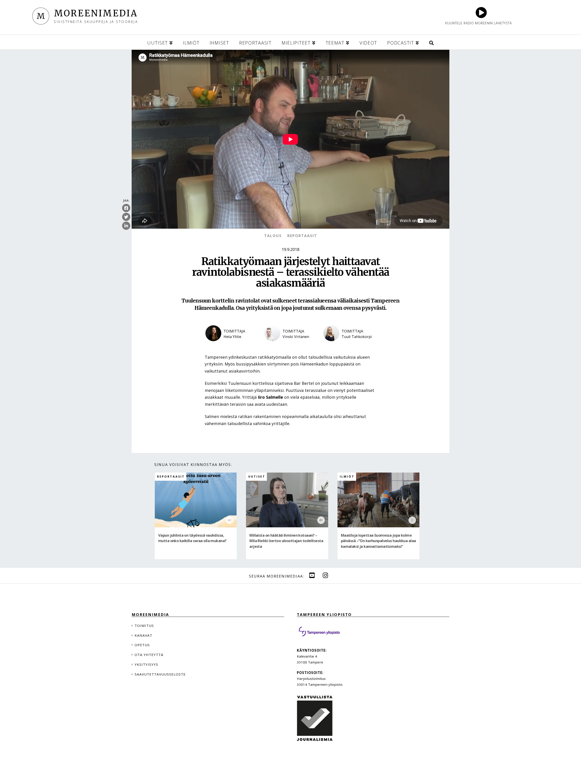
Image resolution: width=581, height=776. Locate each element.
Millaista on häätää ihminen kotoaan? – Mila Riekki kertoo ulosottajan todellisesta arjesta (286, 541)
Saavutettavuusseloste (160, 674)
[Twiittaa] (126, 217)
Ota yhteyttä (149, 654)
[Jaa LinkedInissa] (126, 226)
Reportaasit (302, 235)
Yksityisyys (146, 664)
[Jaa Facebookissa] (126, 208)
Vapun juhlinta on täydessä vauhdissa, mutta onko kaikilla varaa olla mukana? (192, 538)
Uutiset (256, 476)
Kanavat (143, 635)
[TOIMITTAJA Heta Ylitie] (231, 345)
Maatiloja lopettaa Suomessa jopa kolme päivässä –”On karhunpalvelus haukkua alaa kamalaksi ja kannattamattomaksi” (378, 541)
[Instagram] (325, 575)
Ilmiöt (347, 476)
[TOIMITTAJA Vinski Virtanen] (290, 345)
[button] (431, 42)
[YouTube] (312, 575)
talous (273, 235)
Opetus (142, 645)
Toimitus (144, 625)
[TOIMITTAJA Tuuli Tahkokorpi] (349, 345)
